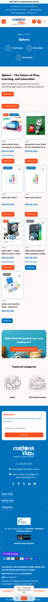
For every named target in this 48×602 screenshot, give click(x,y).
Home (20, 34)
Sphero (28, 34)
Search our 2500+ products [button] (25, 349)
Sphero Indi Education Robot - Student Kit (11, 305)
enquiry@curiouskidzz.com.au (25, 469)
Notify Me (30, 267)
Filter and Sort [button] (11, 106)
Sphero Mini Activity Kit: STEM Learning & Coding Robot (35, 252)
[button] (34, 21)
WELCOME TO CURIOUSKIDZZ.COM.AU (24, 2)
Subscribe (24, 435)
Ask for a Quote (35, 10)
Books (12, 397)
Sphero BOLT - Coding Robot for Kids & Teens (11, 252)
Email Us (37, 600)
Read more (7, 94)
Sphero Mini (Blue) (9, 198)
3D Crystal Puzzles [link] (37, 397)
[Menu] (4, 21)
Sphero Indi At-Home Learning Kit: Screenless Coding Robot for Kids (11, 146)
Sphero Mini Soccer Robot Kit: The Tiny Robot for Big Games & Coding (35, 146)
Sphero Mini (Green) (33, 198)
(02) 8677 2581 (25, 464)
